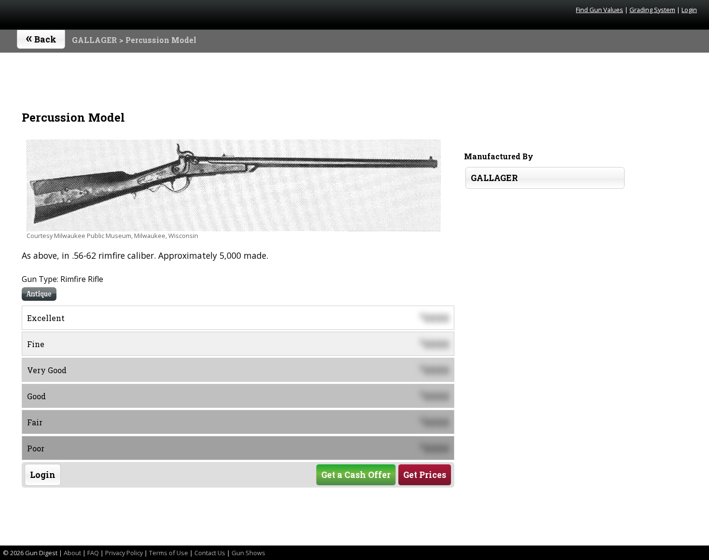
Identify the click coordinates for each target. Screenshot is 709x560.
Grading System (652, 9)
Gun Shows (248, 552)
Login (689, 9)
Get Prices (424, 474)
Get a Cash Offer (356, 474)
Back (41, 37)
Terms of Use (168, 552)
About (72, 552)
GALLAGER (94, 40)
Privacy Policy (124, 552)
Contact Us (209, 552)
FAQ (93, 552)
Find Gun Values (599, 9)
